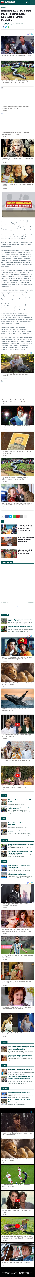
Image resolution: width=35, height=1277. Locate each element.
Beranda (3, 7)
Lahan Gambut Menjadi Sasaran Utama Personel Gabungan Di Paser (25, 551)
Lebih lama (30, 602)
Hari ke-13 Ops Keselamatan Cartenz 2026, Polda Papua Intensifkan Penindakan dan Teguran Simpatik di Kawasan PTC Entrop (20, 1078)
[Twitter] (6, 27)
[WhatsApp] (8, 27)
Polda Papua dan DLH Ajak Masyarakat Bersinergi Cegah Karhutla (26, 539)
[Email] (21, 516)
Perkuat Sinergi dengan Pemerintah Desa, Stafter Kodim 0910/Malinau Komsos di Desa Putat (25, 527)
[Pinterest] (18, 516)
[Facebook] (3, 27)
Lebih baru (5, 602)
